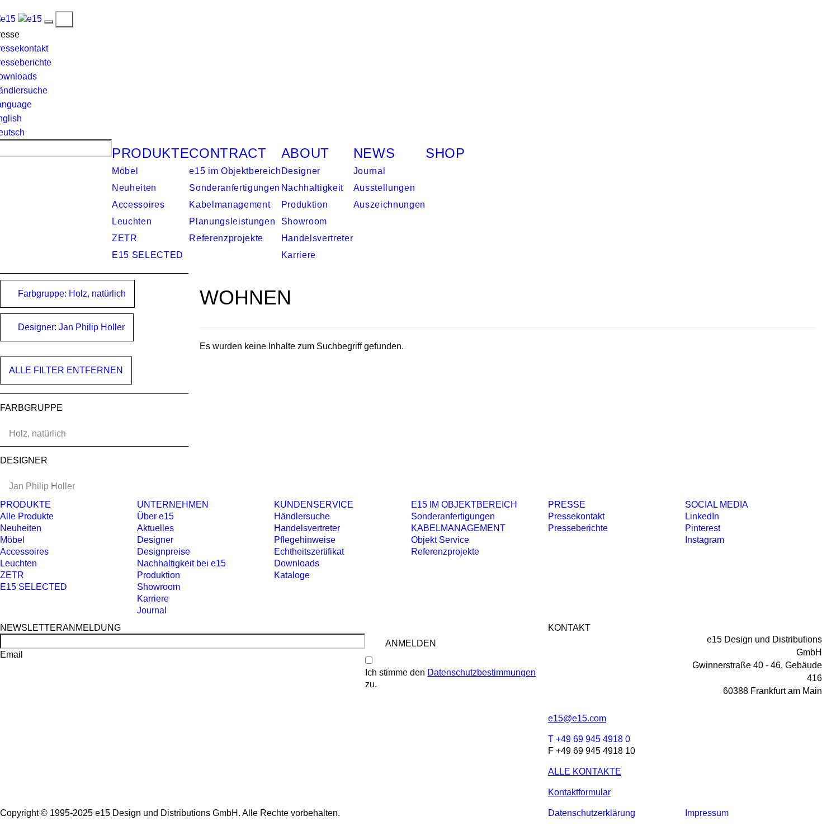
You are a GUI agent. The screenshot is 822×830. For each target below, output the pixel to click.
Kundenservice (313, 504)
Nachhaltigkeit (312, 188)
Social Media (716, 504)
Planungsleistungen (232, 221)
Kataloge (292, 575)
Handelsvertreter (317, 238)
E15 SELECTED (147, 255)
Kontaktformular (579, 792)
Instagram (704, 540)
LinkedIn (702, 516)
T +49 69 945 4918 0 (589, 739)
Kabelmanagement (229, 204)
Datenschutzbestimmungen (481, 672)
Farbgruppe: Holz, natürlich (71, 293)
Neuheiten (134, 188)
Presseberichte (578, 528)
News (374, 153)
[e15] (30, 19)
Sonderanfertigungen (234, 188)
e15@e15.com (577, 718)
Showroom (304, 221)
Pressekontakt (576, 516)
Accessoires (138, 204)
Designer (300, 171)
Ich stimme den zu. (450, 678)
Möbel (125, 171)
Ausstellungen (384, 188)
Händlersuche (302, 516)
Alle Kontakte (584, 771)
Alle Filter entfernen (66, 370)
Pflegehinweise (305, 540)
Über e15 (155, 516)
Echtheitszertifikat (309, 551)
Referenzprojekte (226, 238)
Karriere (298, 255)
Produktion (304, 204)
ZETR (125, 238)
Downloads (296, 563)
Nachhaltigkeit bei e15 (181, 563)
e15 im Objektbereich (235, 171)
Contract (227, 153)
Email (11, 654)
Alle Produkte (27, 516)
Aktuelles (155, 528)
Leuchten (132, 221)
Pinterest (702, 528)
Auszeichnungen (389, 204)
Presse (566, 504)
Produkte (150, 153)
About (305, 153)
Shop (445, 153)
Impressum (707, 813)
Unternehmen (173, 504)
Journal (369, 171)
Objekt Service (440, 540)
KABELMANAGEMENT (458, 528)
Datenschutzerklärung (591, 813)
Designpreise (163, 551)
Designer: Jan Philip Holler (70, 327)
